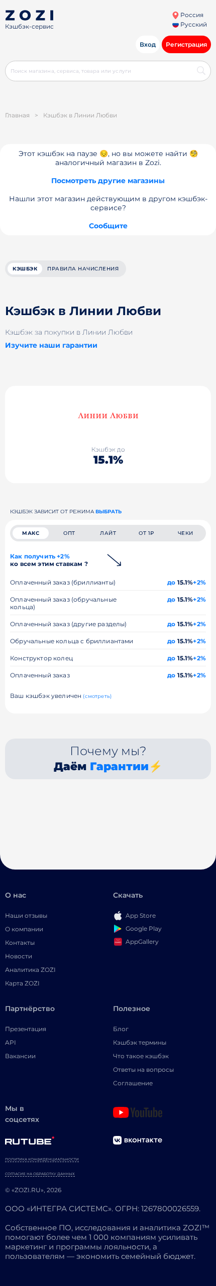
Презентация (25, 1029)
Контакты (20, 942)
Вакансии (20, 1056)
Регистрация (186, 44)
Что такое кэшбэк (141, 1056)
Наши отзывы (26, 915)
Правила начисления (83, 268)
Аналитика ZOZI (30, 969)
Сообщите (108, 225)
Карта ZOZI (22, 983)
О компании (24, 929)
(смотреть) (97, 696)
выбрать (108, 511)
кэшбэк (25, 268)
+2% (199, 582)
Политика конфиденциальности (42, 1159)
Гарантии (119, 766)
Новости (18, 956)
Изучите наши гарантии (51, 345)
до (171, 582)
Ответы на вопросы (143, 1069)
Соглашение (133, 1083)
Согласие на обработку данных (40, 1174)
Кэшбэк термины (139, 1042)
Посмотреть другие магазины (108, 180)
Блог (121, 1029)
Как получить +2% (49, 559)
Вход (148, 44)
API (10, 1042)
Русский (193, 24)
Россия (191, 15)
